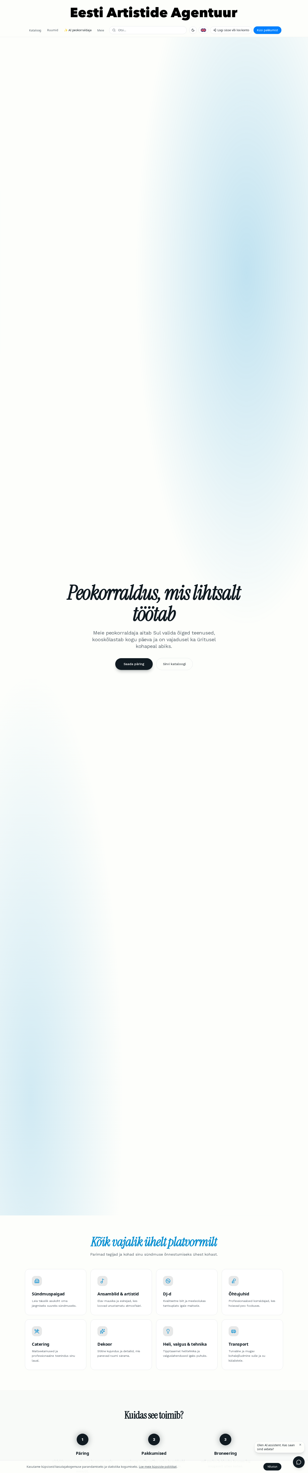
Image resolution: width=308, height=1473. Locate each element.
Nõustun (272, 1466)
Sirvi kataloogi (174, 664)
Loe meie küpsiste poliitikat (158, 1467)
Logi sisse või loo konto (233, 30)
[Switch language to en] (203, 30)
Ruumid (52, 30)
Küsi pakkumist (267, 30)
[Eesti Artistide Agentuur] (154, 13)
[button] (300, 1444)
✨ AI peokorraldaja (78, 30)
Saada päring (134, 664)
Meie (100, 30)
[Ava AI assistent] (299, 1462)
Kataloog (35, 30)
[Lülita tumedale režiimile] (193, 30)
